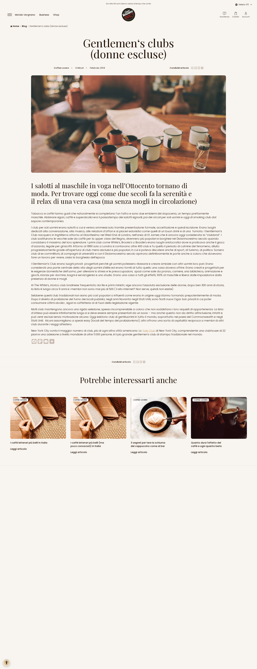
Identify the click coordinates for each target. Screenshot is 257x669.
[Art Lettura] (38, 418)
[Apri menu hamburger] (11, 14)
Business (44, 14)
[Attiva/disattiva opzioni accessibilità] (6, 662)
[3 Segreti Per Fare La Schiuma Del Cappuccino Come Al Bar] (159, 418)
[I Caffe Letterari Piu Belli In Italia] (98, 418)
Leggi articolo (18, 449)
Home (16, 26)
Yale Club (148, 330)
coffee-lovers (20, 400)
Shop (56, 14)
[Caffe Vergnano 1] (219, 418)
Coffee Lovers (61, 68)
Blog (24, 26)
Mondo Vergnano (25, 14)
